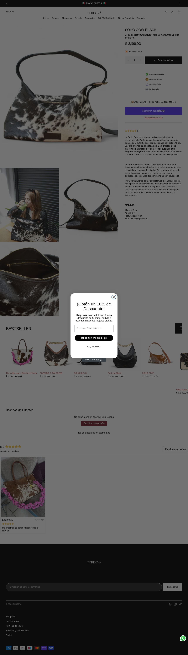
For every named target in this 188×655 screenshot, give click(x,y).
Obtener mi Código (94, 338)
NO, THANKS (94, 347)
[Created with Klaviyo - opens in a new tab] (94, 360)
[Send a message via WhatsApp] (183, 638)
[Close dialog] (114, 297)
